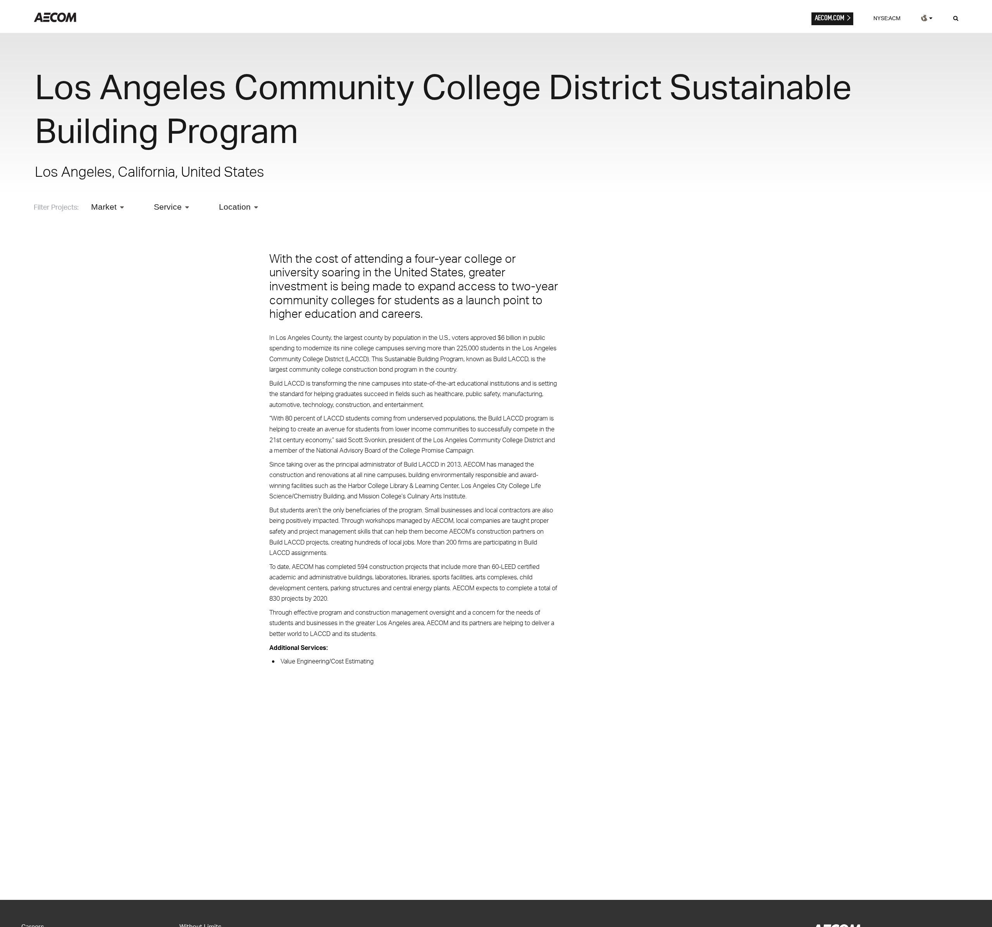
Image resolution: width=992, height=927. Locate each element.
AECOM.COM (829, 17)
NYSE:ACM (887, 18)
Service (168, 206)
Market (104, 206)
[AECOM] (55, 20)
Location (235, 206)
